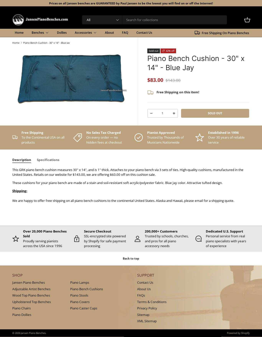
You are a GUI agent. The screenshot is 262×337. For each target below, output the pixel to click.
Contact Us (144, 32)
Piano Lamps (79, 282)
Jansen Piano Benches (28, 282)
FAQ (125, 32)
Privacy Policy (147, 308)
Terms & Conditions (151, 301)
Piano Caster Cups (83, 308)
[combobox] (154, 19)
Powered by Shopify (238, 333)
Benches (38, 32)
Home (19, 32)
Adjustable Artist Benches (31, 289)
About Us (144, 289)
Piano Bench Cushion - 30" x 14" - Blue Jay (46, 43)
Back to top (131, 258)
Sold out (215, 113)
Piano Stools (79, 295)
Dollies (62, 32)
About (109, 32)
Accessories (83, 32)
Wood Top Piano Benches (31, 295)
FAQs (141, 295)
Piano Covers (80, 301)
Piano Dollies (21, 314)
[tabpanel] (131, 185)
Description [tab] (21, 160)
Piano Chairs (21, 308)
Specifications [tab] (48, 160)
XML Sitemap (147, 321)
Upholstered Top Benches (31, 301)
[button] (247, 20)
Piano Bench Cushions (86, 289)
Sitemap (143, 314)
